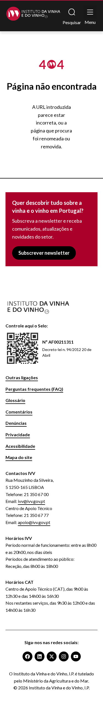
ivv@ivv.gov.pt (31, 501)
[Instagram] (64, 656)
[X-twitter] (52, 656)
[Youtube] (76, 656)
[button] (90, 12)
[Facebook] (27, 656)
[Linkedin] (39, 656)
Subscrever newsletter (43, 253)
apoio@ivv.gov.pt (34, 522)
